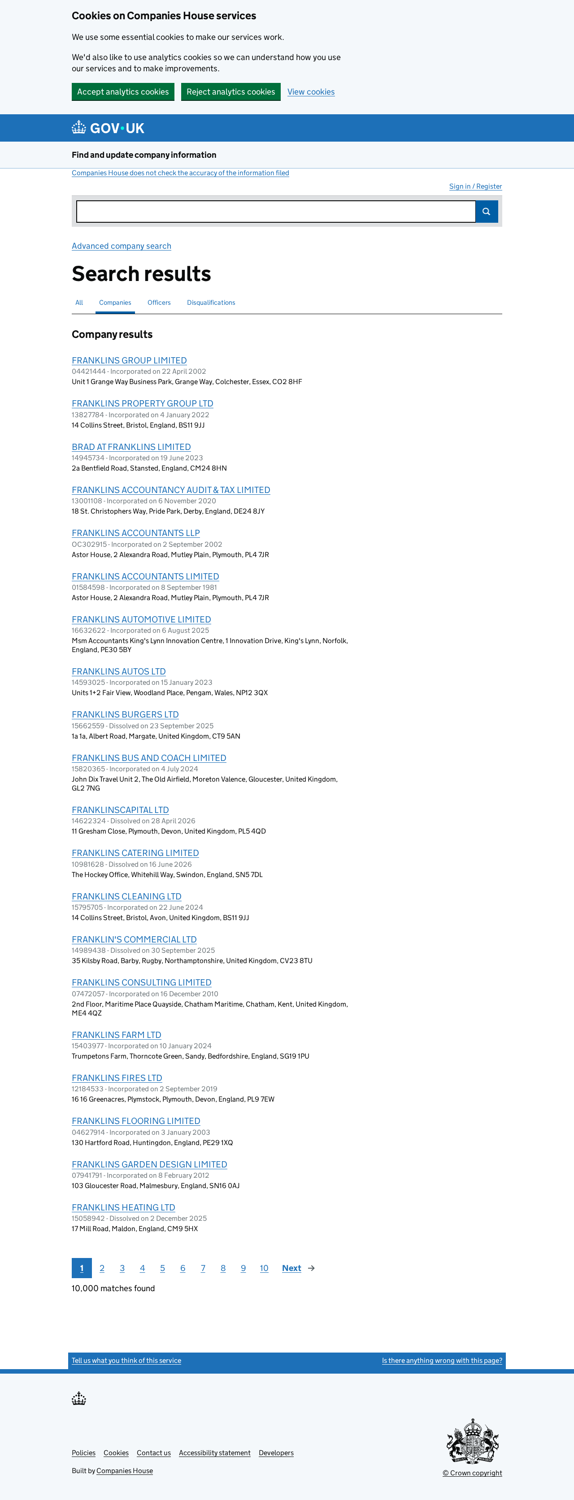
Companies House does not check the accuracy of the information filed (180, 173)
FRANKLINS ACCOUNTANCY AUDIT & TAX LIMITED (171, 489)
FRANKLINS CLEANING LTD (127, 896)
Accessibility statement (215, 1452)
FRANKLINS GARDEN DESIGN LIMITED (149, 1164)
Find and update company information (144, 155)
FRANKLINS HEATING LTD (123, 1207)
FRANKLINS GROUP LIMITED (129, 360)
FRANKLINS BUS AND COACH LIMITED (149, 757)
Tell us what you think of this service (126, 1360)
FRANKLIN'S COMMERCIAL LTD (134, 939)
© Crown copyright (472, 1473)
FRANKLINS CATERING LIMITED (135, 852)
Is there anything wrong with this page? (442, 1360)
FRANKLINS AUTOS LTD (119, 671)
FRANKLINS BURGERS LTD (125, 714)
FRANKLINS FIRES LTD (117, 1077)
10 (264, 1268)
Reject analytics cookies (231, 91)
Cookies (116, 1452)
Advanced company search (121, 246)
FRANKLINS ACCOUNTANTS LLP (136, 532)
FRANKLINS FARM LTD (116, 1034)
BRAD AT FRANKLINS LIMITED (131, 446)
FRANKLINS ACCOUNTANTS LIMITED (145, 576)
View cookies (311, 91)
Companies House (124, 1470)
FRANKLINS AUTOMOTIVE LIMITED (141, 619)
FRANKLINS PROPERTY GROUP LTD (142, 403)
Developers (276, 1452)
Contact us (154, 1452)
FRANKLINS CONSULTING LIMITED (142, 982)
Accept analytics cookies (123, 91)
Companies (115, 302)
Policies (84, 1452)
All (79, 302)
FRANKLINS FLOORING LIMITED (136, 1120)
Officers (159, 302)
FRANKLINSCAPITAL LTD (120, 809)
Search (487, 211)
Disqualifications (211, 302)
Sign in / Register (475, 186)
